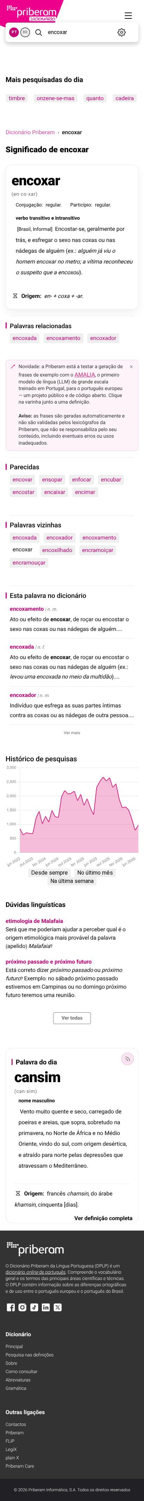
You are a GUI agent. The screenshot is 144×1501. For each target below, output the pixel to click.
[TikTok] (34, 1310)
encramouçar (29, 562)
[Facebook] (11, 1310)
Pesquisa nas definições (29, 1355)
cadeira (125, 98)
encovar (22, 479)
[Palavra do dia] (127, 1059)
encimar (85, 492)
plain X (12, 1458)
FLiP (10, 1441)
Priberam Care (20, 1466)
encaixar (54, 492)
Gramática (16, 1388)
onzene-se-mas (55, 98)
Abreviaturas (18, 1380)
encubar (111, 479)
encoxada (25, 338)
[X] (57, 1310)
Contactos (16, 1424)
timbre (17, 98)
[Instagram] (22, 1310)
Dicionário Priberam (30, 132)
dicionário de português (36, 1272)
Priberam (15, 1433)
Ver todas (72, 1018)
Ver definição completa (103, 1218)
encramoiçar (97, 550)
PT (14, 32)
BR (25, 32)
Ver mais (72, 732)
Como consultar (21, 1371)
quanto (95, 98)
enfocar (81, 479)
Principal (14, 1346)
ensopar (52, 479)
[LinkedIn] (46, 1310)
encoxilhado (57, 550)
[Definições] (121, 32)
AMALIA (84, 374)
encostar (23, 492)
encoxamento (63, 338)
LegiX (11, 1449)
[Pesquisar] (38, 32)
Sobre (11, 1363)
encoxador (103, 338)
